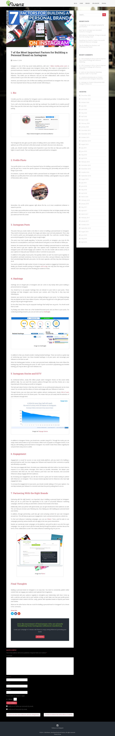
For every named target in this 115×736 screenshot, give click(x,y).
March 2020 (84, 120)
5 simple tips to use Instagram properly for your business (91, 25)
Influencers (95, 3)
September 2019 (86, 141)
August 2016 (84, 231)
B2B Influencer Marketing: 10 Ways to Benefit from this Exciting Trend (92, 36)
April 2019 (84, 158)
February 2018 (85, 200)
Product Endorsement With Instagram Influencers (91, 78)
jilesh (82, 72)
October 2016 (85, 224)
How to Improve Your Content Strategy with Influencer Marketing (92, 60)
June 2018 (84, 186)
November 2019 (86, 134)
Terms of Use (57, 734)
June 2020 (84, 109)
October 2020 (85, 102)
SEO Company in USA (87, 59)
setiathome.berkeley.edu (88, 77)
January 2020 (85, 127)
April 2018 (84, 193)
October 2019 (85, 137)
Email (8, 683)
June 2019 (84, 151)
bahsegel (84, 82)
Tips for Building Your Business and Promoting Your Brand (89, 46)
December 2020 (86, 95)
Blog (75, 3)
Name (8, 677)
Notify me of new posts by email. (17, 709)
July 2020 (83, 106)
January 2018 (85, 203)
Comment (9, 656)
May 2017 (84, 207)
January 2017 (85, 221)
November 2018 (86, 169)
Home (81, 3)
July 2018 (83, 183)
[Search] (104, 14)
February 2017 (85, 217)
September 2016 (86, 228)
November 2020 (86, 99)
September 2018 (86, 176)
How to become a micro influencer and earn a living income (23, 714)
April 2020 (84, 116)
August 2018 (84, 179)
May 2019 (84, 155)
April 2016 (84, 242)
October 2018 (85, 172)
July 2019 (83, 148)
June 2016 (84, 235)
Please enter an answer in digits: (15, 696)
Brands (88, 3)
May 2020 (84, 113)
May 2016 (84, 238)
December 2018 (86, 165)
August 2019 (84, 144)
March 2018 (84, 197)
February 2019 (85, 162)
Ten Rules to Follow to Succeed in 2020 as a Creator (58, 714)
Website (8, 689)
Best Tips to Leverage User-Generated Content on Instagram (90, 31)
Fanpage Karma (43, 431)
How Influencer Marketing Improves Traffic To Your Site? (90, 73)
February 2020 (85, 123)
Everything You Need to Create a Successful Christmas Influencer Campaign (92, 41)
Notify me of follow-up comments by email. (20, 706)
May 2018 (84, 190)
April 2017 (84, 210)
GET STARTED (40, 636)
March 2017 (84, 214)
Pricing (104, 3)
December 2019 (86, 130)
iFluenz (43, 573)
